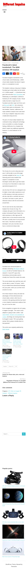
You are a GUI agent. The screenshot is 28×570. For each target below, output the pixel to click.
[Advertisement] (14, 29)
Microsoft (6, 105)
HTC (13, 105)
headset (5, 366)
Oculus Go (11, 366)
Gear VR (18, 175)
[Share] (4, 74)
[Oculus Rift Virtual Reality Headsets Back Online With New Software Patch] (18, 336)
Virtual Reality (15, 62)
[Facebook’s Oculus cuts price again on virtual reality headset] (7, 351)
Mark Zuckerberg (18, 94)
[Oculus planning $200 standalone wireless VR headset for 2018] (7, 336)
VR (16, 366)
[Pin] (14, 74)
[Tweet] (7, 74)
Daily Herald (5, 329)
